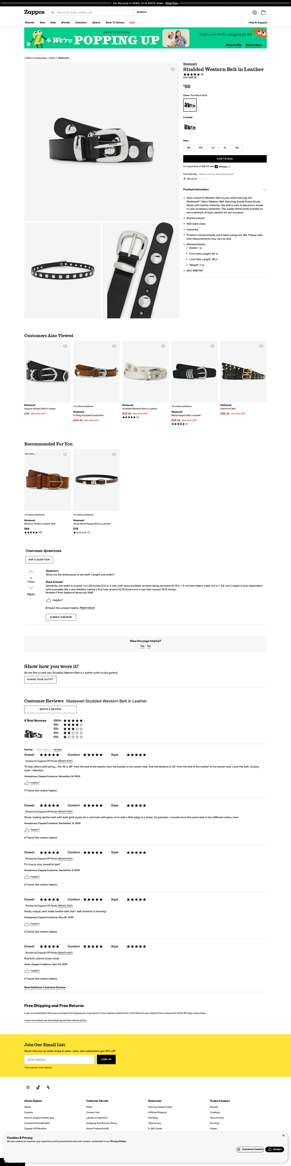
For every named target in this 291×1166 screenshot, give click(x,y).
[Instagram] (28, 1087)
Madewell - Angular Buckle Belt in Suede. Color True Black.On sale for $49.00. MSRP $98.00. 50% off (47, 378)
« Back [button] (27, 58)
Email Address (36, 1059)
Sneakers (81, 22)
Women (29, 22)
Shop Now (171, 3)
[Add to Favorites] (65, 346)
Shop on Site (233, 44)
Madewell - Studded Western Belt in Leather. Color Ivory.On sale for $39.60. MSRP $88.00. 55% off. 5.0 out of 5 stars (145, 380)
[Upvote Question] (31, 572)
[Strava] (48, 1087)
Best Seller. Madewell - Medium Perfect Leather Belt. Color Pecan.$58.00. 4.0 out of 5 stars (47, 491)
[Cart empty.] (263, 12)
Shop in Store (253, 44)
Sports (96, 22)
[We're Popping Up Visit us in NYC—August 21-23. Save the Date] (145, 37)
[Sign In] (255, 12)
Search (142, 12)
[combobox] (94, 12)
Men (42, 22)
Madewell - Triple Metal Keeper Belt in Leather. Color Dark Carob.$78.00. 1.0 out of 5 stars (96, 491)
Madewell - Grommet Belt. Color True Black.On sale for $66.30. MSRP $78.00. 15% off (243, 378)
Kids (53, 22)
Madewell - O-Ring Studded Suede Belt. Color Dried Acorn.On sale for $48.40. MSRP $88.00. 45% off (96, 381)
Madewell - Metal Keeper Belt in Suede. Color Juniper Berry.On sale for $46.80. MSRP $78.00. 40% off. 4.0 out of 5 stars (194, 383)
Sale (132, 22)
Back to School (115, 22)
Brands (65, 22)
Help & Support (258, 22)
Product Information (196, 189)
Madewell (63, 58)
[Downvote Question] (31, 588)
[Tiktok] (38, 1087)
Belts (52, 58)
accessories (40, 58)
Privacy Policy (118, 1141)
